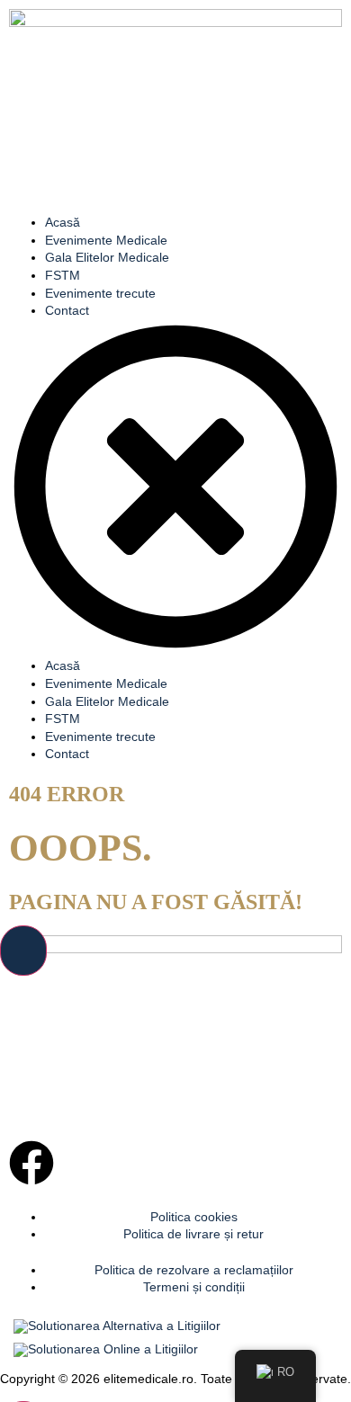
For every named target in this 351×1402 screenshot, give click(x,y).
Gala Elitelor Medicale (107, 257)
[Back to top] (23, 950)
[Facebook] (31, 1162)
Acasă (62, 222)
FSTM (62, 275)
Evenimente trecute (100, 293)
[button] (175, 489)
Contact (67, 310)
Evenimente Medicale (106, 240)
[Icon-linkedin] (80, 1162)
